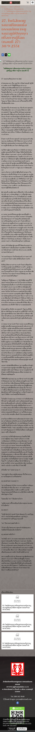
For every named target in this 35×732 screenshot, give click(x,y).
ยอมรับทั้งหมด (22, 729)
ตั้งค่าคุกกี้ (12, 729)
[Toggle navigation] (33, 3)
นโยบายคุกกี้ (13, 725)
